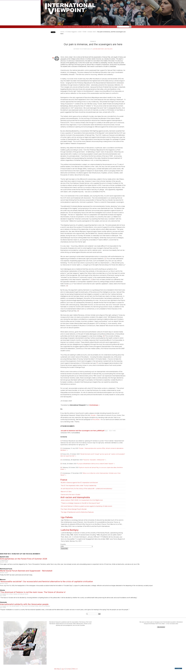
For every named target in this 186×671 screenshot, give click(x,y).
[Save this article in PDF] (53, 58)
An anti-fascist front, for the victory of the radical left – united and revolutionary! (86, 488)
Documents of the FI (81, 26)
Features (73, 26)
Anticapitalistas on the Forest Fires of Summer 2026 (23, 559)
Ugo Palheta (108, 49)
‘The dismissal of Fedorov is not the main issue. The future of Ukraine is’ (33, 592)
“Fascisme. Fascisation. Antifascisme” (94, 460)
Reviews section (93, 26)
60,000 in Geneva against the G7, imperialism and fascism (79, 482)
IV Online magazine (62, 26)
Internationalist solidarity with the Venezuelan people (24, 604)
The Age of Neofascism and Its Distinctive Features (77, 512)
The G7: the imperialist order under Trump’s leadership (78, 485)
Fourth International (111, 26)
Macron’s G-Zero (66, 491)
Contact (68, 669)
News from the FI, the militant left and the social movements (20, 554)
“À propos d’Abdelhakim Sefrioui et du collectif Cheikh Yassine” (95, 463)
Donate (93, 415)
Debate (69, 26)
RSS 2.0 (74, 669)
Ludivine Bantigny (98, 49)
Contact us (103, 26)
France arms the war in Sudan (70, 494)
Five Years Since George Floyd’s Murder (74, 509)
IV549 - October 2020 (89, 31)
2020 (79, 31)
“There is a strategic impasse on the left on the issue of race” (80, 503)
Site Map (57, 669)
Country (63, 544)
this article (96, 419)
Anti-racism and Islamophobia (75, 497)
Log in (63, 669)
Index (98, 26)
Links (87, 26)
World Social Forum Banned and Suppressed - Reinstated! (26, 571)
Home (56, 26)
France (63, 479)
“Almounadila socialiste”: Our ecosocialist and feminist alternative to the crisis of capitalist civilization (46, 581)
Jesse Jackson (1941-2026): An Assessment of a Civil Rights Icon (82, 500)
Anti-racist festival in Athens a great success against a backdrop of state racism (86, 506)
